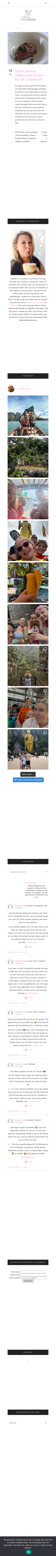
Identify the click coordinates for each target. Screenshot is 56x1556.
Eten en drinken (32, 132)
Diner (23, 132)
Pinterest (13, 305)
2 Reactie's (44, 140)
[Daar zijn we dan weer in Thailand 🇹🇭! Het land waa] (28, 624)
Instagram (40, 302)
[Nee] (52, 1546)
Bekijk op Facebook (14, 952)
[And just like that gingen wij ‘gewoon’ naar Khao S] (28, 415)
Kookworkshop (21, 138)
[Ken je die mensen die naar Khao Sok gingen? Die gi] (28, 499)
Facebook (31, 302)
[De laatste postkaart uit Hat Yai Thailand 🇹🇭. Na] (28, 541)
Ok (28, 1552)
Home (32, 135)
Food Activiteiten (22, 135)
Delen (24, 952)
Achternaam (15, 1275)
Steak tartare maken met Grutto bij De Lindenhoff (29, 75)
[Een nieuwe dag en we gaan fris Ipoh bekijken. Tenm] (28, 666)
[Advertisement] (28, 184)
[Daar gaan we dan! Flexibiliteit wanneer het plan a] (28, 457)
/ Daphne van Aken (22, 141)
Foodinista (19, 905)
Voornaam (15, 1272)
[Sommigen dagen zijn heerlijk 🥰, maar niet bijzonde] (28, 582)
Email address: (15, 1278)
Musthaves (32, 138)
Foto (30, 947)
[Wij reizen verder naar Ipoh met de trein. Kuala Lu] (28, 708)
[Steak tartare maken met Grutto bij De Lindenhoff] (28, 48)
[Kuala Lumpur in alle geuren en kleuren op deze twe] (28, 749)
